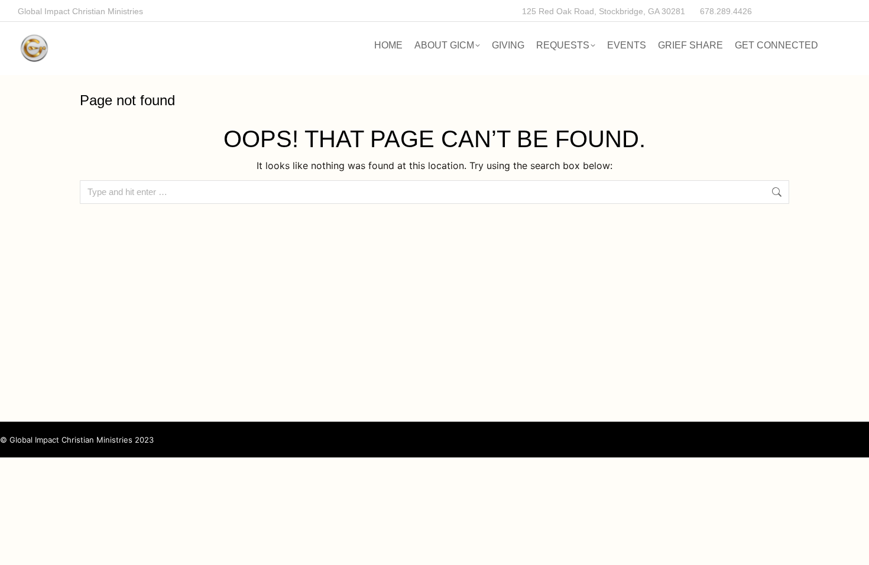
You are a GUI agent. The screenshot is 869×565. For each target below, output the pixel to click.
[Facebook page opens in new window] (775, 11)
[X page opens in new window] (797, 11)
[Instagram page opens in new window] (818, 11)
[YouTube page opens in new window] (840, 11)
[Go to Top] (851, 547)
